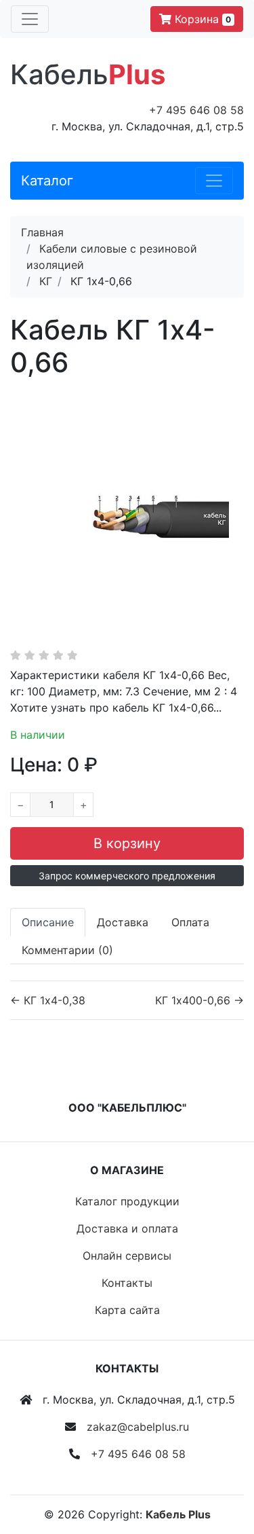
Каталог (47, 180)
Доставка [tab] (122, 922)
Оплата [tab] (190, 922)
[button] (127, 875)
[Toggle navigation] (30, 19)
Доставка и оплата (127, 1228)
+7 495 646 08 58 (196, 110)
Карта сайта (127, 1310)
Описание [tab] (48, 922)
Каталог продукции (127, 1201)
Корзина (201, 19)
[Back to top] (223, 1469)
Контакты (127, 1283)
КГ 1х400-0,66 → (199, 1000)
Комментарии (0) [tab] (67, 950)
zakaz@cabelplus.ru (138, 1426)
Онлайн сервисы (127, 1255)
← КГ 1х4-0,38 (47, 1000)
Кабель (87, 74)
